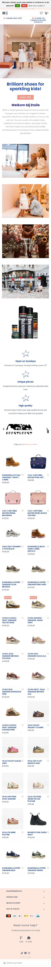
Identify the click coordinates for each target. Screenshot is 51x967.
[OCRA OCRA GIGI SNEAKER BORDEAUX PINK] (12, 676)
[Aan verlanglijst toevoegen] (22, 475)
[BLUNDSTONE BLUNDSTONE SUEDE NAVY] (38, 818)
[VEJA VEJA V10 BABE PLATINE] (12, 818)
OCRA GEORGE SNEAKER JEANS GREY (35, 620)
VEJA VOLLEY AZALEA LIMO (11, 762)
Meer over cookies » (37, 6)
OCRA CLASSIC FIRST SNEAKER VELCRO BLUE (9, 620)
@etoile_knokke (29, 444)
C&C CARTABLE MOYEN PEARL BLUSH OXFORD (37, 513)
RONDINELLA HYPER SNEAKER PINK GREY (37, 583)
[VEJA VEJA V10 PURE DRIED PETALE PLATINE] (38, 783)
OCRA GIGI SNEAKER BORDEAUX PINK (11, 691)
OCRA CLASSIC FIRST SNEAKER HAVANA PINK (9, 727)
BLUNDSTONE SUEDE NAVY (37, 833)
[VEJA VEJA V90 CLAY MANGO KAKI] (38, 747)
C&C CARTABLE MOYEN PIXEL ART (36, 476)
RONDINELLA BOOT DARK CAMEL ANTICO (36, 548)
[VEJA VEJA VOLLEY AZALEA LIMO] (12, 747)
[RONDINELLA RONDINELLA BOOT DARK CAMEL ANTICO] (38, 533)
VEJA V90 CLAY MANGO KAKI (35, 762)
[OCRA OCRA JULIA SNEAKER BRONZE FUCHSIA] (12, 640)
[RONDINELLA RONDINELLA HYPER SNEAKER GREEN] (38, 854)
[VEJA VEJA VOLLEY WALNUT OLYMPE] (38, 711)
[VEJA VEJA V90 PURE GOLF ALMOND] (12, 783)
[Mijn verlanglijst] (41, 13)
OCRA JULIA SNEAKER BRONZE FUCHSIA (10, 656)
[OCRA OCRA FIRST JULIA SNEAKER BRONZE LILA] (38, 676)
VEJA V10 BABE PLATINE (8, 833)
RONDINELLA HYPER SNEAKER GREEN (37, 869)
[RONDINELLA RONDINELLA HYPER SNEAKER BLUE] (12, 854)
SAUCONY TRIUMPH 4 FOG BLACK (11, 547)
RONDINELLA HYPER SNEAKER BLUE (11, 869)
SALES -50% (25, 97)
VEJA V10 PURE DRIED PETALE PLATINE (34, 799)
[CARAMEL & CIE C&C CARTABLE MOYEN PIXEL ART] (38, 461)
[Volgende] (47, 429)
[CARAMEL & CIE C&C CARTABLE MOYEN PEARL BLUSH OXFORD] (38, 497)
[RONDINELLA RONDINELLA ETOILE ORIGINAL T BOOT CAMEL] (12, 461)
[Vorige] (3, 429)
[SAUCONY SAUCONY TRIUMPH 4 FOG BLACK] (12, 533)
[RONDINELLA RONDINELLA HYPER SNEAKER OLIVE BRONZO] (12, 568)
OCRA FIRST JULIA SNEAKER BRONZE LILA (36, 691)
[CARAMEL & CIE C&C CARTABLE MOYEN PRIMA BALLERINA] (12, 497)
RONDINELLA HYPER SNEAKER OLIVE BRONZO (11, 584)
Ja (17, 6)
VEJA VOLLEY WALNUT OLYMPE (35, 726)
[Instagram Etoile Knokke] (29, 953)
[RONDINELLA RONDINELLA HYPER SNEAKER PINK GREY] (38, 568)
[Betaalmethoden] (9, 915)
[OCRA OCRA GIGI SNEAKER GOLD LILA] (38, 640)
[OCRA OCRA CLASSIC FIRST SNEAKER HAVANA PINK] (12, 711)
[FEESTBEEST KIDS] (19, 429)
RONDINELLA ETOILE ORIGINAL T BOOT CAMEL (11, 477)
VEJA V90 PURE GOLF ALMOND (9, 798)
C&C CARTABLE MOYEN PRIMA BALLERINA (9, 513)
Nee (24, 6)
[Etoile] (7, 13)
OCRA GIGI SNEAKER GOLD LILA (37, 655)
